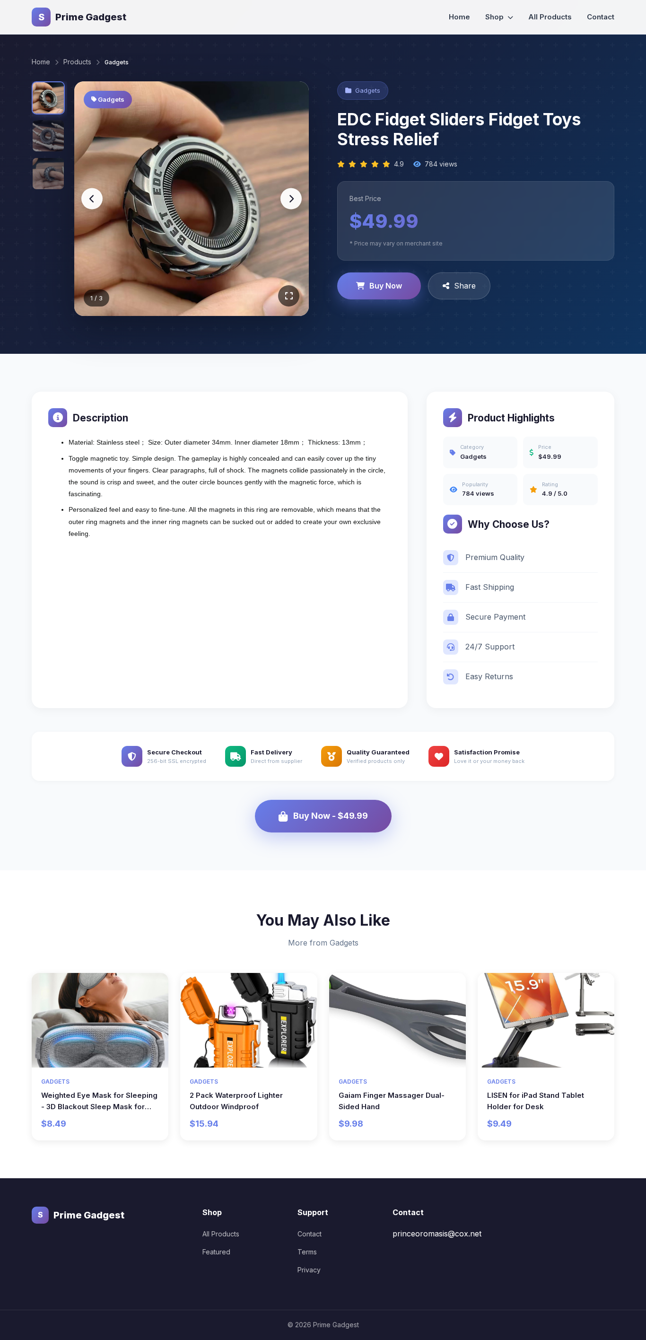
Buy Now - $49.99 (330, 816)
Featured (216, 1252)
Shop (495, 16)
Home (459, 16)
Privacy (309, 1270)
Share (465, 285)
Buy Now (385, 285)
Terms (307, 1252)
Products (77, 62)
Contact (600, 16)
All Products (550, 16)
